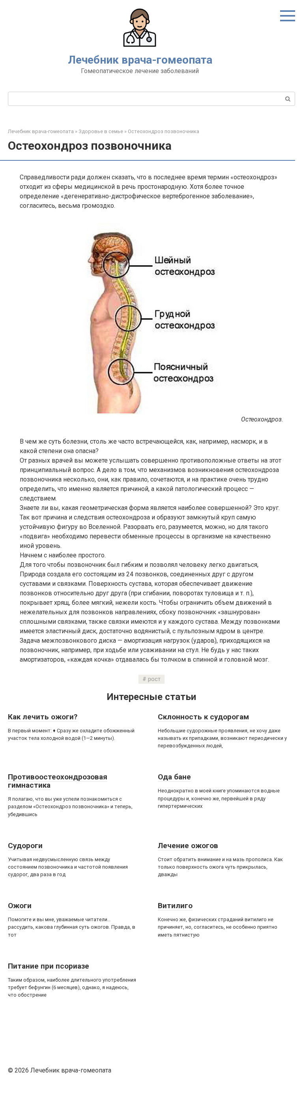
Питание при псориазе (48, 966)
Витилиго (175, 905)
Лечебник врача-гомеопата (140, 59)
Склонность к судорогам (203, 716)
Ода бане (174, 776)
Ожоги (20, 905)
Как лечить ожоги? (42, 716)
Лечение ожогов (188, 845)
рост (154, 679)
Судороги (25, 845)
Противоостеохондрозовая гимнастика (57, 781)
